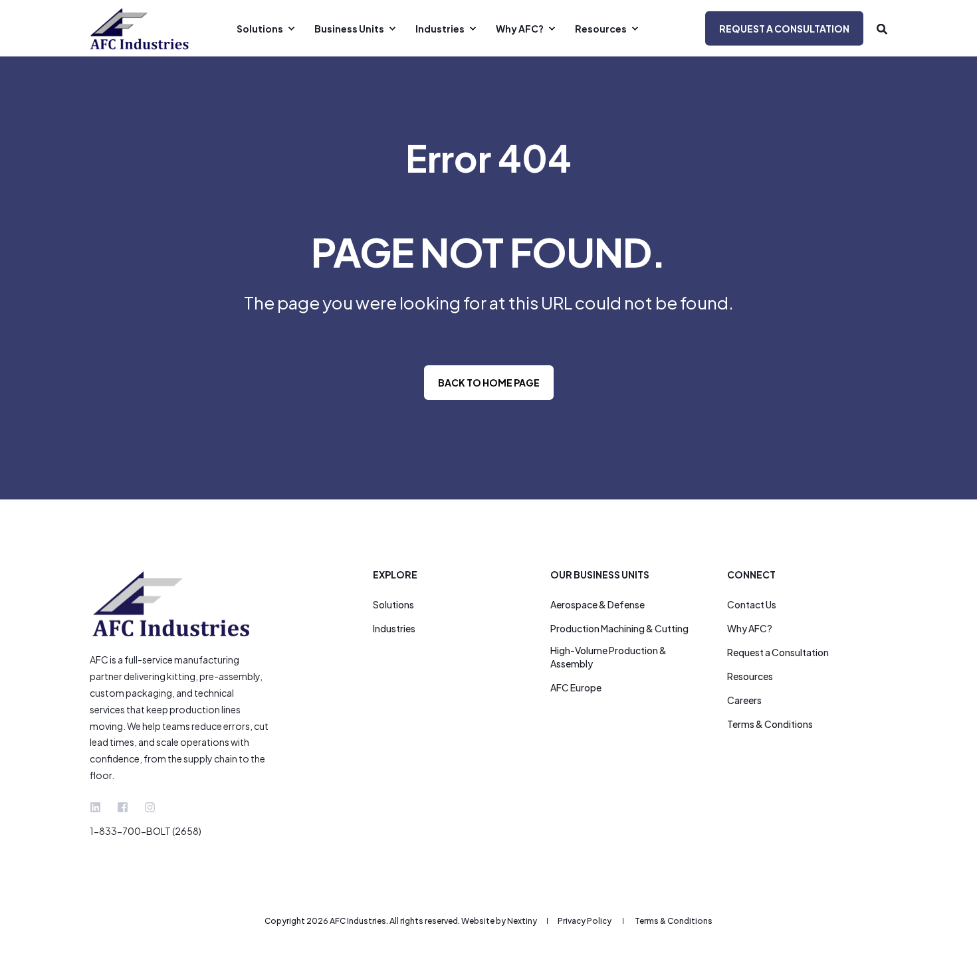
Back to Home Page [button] (489, 383)
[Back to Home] (139, 28)
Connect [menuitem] (751, 575)
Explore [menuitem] (395, 575)
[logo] (173, 603)
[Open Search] (882, 28)
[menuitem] (264, 28)
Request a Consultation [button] (784, 28)
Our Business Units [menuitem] (599, 575)
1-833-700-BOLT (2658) (145, 831)
